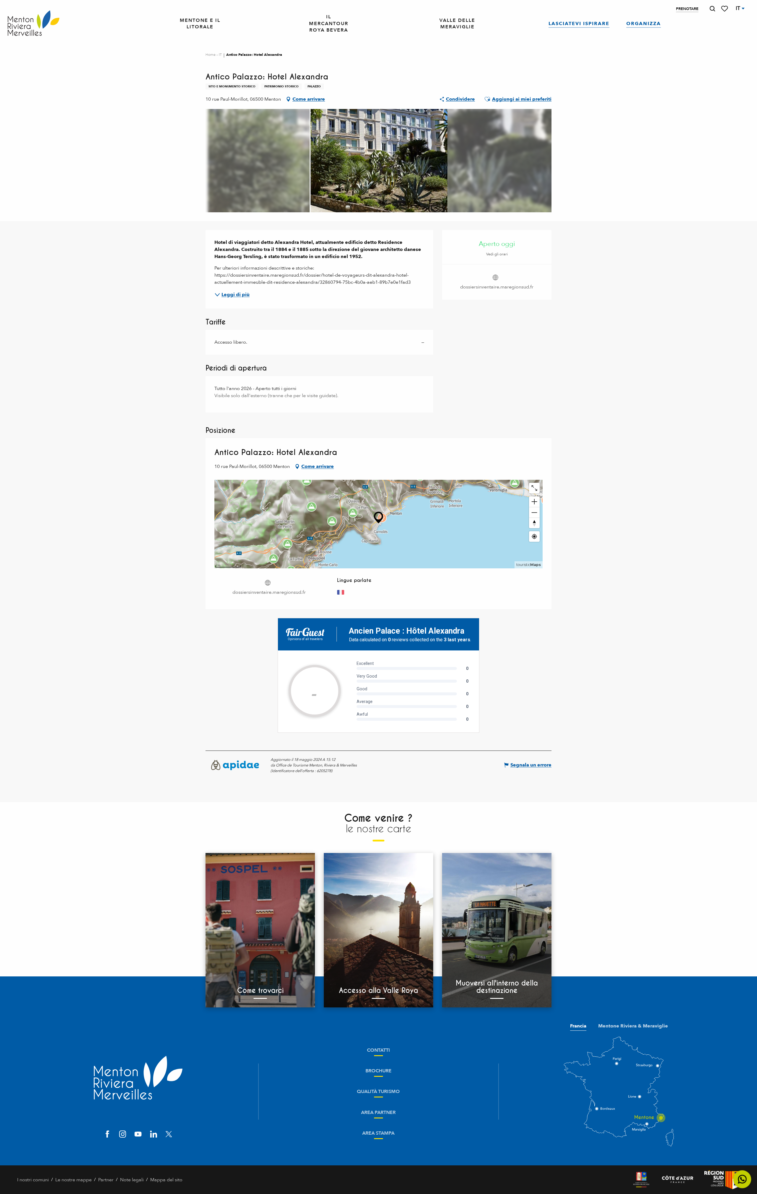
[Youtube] (138, 1135)
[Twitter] (169, 1135)
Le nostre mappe (73, 1180)
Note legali (132, 1180)
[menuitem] (33, 23)
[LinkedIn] (153, 1135)
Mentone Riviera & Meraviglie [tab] (633, 1026)
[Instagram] (122, 1135)
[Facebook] (107, 1135)
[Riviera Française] (641, 1179)
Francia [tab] (578, 1026)
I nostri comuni (33, 1180)
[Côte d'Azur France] (677, 1179)
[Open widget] (742, 1179)
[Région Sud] (722, 1179)
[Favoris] (725, 8)
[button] (712, 9)
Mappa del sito (166, 1180)
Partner (106, 1180)
